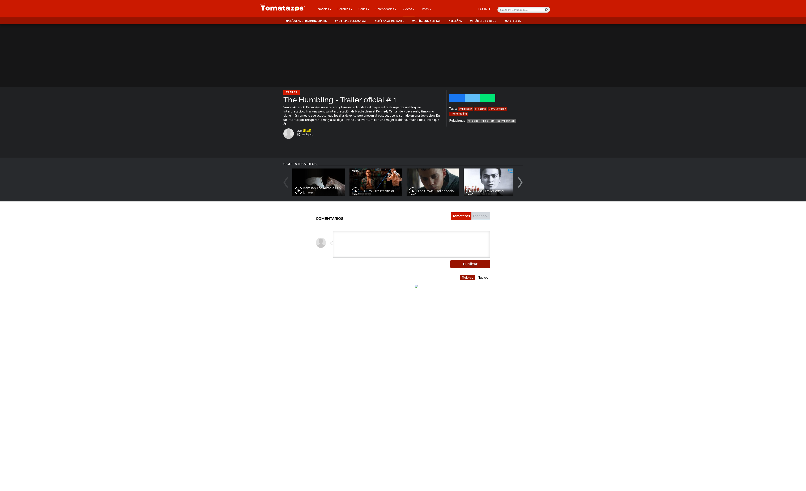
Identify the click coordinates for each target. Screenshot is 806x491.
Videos (408, 9)
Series (363, 9)
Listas (425, 9)
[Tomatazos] (281, 9)
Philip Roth (465, 109)
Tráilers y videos (484, 21)
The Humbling (458, 113)
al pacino (480, 109)
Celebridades (385, 9)
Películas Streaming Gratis (307, 21)
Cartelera (513, 21)
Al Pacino (473, 121)
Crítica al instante (390, 21)
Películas (344, 9)
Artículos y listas (427, 21)
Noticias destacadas (351, 21)
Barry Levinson (497, 109)
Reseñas (456, 21)
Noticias (324, 9)
